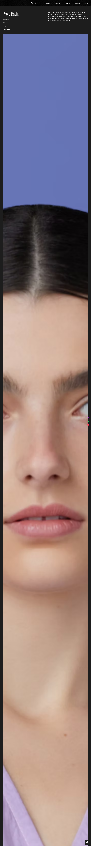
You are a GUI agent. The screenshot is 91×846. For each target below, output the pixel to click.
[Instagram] (88, 418)
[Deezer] (88, 428)
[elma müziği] (88, 425)
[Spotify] (88, 421)
